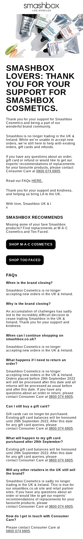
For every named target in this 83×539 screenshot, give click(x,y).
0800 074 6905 (48, 171)
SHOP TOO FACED (25, 260)
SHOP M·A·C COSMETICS (31, 244)
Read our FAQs (24, 180)
